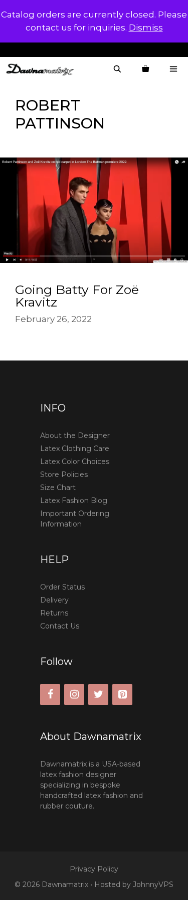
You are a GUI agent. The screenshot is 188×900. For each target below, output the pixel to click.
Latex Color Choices (74, 461)
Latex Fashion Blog (73, 500)
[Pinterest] (122, 694)
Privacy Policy (94, 869)
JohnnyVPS (153, 884)
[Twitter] (98, 694)
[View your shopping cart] (145, 69)
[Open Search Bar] (117, 69)
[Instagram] (74, 694)
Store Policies (64, 474)
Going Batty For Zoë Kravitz (77, 296)
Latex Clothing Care (74, 448)
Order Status (62, 587)
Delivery (54, 600)
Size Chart (58, 487)
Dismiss (146, 27)
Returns (54, 613)
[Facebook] (50, 694)
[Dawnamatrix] (42, 69)
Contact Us (59, 626)
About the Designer (75, 435)
